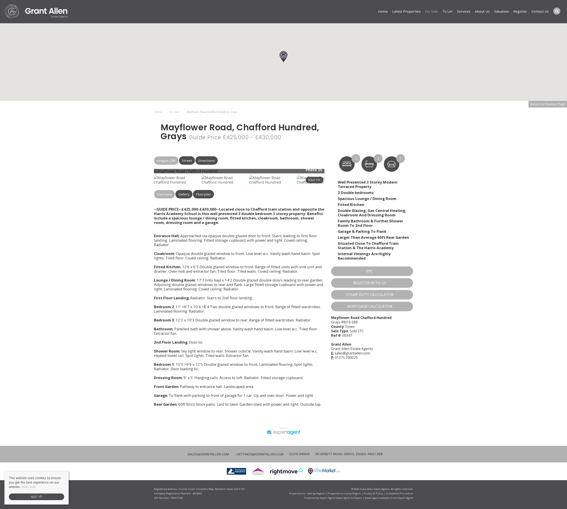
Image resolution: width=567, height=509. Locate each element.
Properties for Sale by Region (307, 493)
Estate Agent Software (349, 497)
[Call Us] (288, 454)
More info (28, 487)
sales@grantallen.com (352, 353)
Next (333, 172)
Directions (206, 160)
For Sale (431, 11)
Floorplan (203, 194)
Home (383, 11)
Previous (147, 172)
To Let (447, 11)
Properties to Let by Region (344, 493)
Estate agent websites (377, 497)
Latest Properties (406, 11)
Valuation (501, 11)
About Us (482, 11)
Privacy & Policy (373, 493)
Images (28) (166, 160)
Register (520, 11)
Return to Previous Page (547, 104)
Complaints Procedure (399, 493)
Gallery (184, 194)
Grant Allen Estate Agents (352, 349)
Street (187, 160)
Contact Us (540, 11)
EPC (369, 271)
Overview (164, 194)
